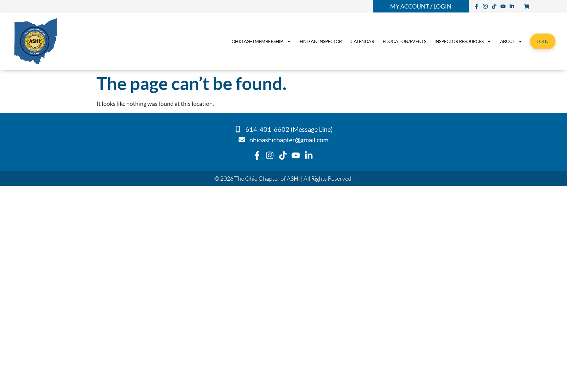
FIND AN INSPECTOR (321, 41)
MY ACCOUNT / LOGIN (421, 6)
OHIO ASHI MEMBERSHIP (257, 41)
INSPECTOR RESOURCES (458, 41)
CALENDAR (362, 41)
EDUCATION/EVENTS (404, 41)
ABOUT (507, 41)
